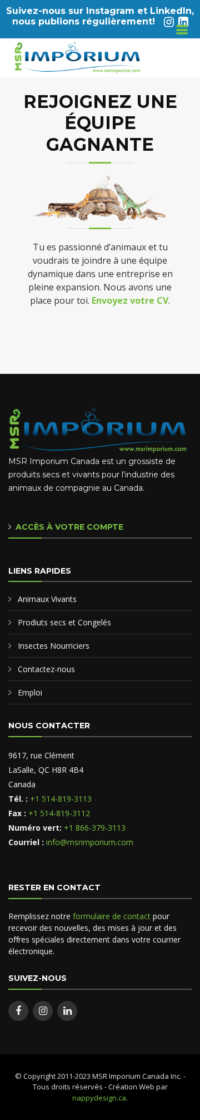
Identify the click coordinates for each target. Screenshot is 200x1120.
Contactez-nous (46, 669)
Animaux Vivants (47, 599)
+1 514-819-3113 (61, 798)
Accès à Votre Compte (69, 527)
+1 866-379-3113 (95, 827)
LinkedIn (171, 11)
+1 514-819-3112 (59, 813)
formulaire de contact (112, 916)
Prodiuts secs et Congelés (64, 622)
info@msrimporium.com (89, 842)
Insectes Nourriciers (53, 645)
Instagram (110, 11)
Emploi (30, 692)
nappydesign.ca (99, 1098)
